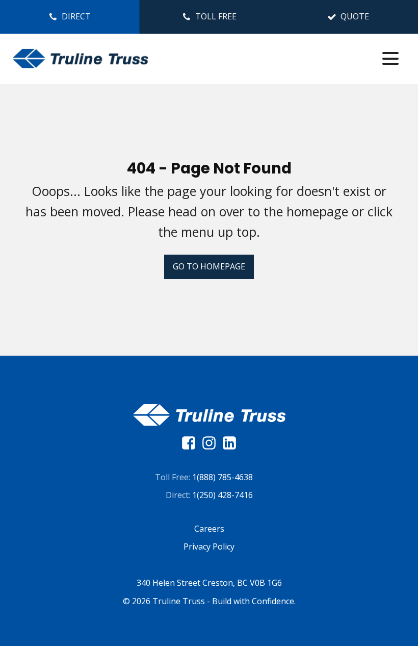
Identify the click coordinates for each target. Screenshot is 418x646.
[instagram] (211, 443)
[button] (70, 17)
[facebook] (191, 443)
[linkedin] (229, 443)
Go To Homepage (209, 266)
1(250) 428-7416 (222, 495)
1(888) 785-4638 (222, 477)
